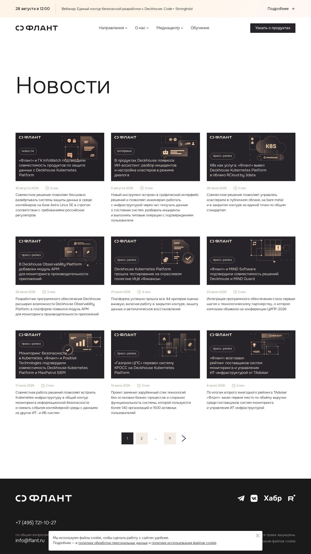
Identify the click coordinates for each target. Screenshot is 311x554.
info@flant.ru (30, 541)
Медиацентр (168, 27)
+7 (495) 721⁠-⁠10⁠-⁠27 (36, 523)
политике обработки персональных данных (113, 542)
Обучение (200, 27)
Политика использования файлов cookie (262, 541)
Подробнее (278, 8)
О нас (140, 27)
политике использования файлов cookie (184, 542)
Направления (111, 27)
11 (170, 438)
